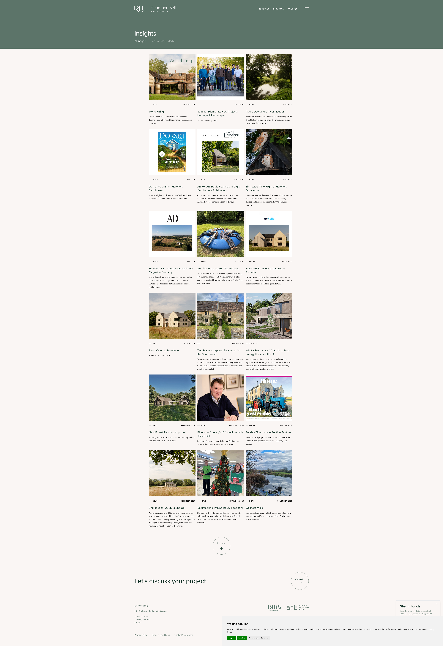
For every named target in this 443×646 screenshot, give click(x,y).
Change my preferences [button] (258, 638)
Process (292, 9)
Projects (278, 9)
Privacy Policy (140, 635)
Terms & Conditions (161, 635)
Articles (161, 41)
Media (171, 41)
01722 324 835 (141, 606)
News (152, 41)
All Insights (140, 41)
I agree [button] (231, 638)
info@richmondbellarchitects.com (150, 611)
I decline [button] (241, 638)
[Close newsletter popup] (437, 604)
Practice (264, 9)
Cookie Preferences (183, 635)
